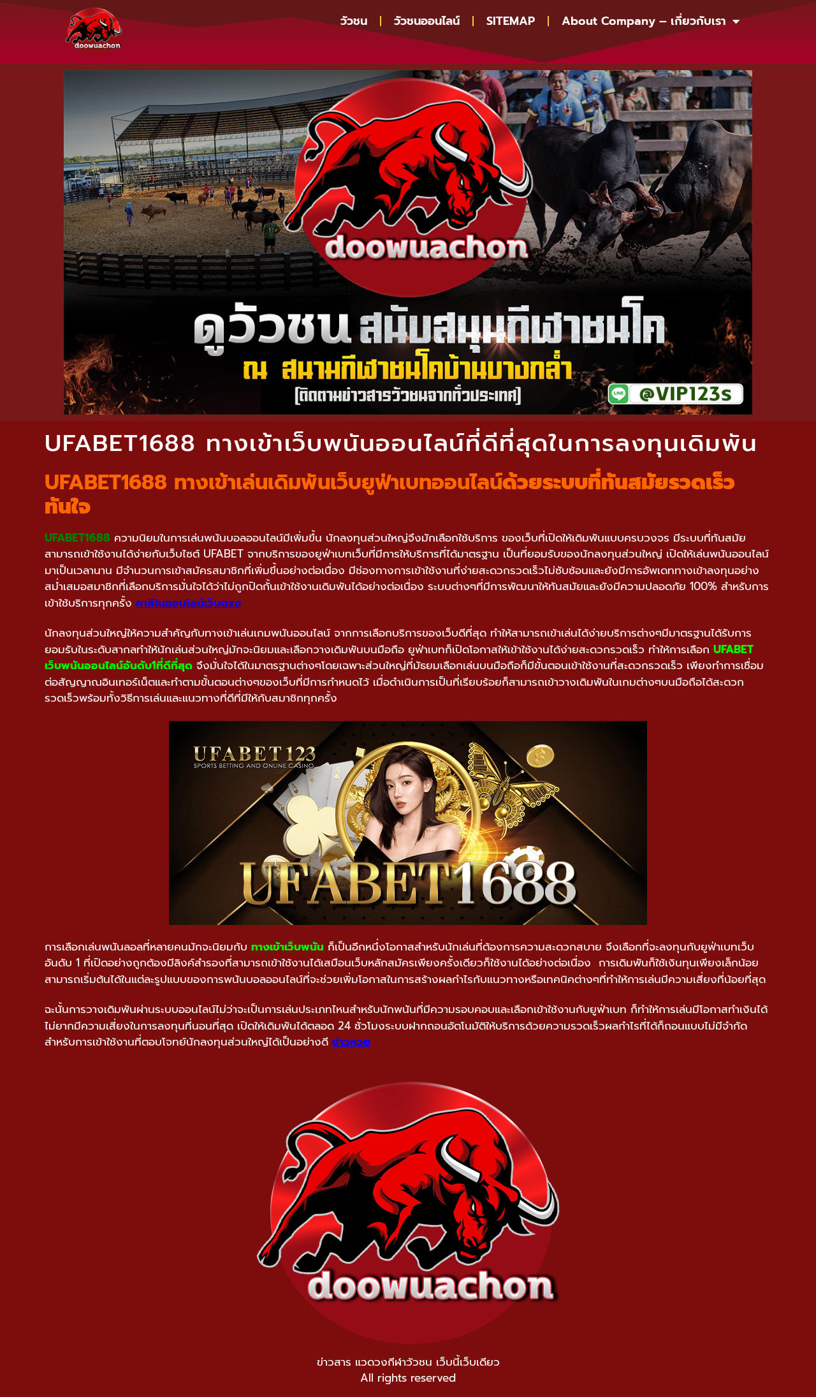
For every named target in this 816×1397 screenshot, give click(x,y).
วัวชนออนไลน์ (427, 21)
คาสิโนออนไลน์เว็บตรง (188, 603)
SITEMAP (510, 21)
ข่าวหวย (351, 1041)
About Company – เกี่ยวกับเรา (644, 21)
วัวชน (353, 21)
